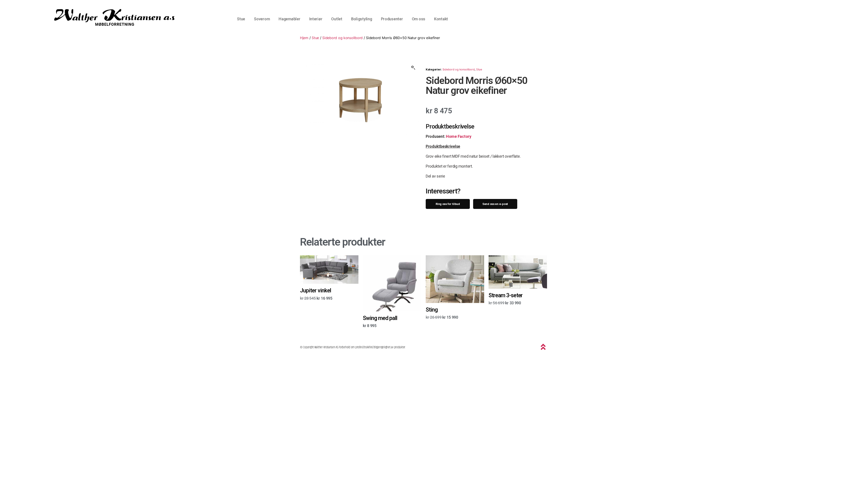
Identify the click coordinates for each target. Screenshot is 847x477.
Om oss (418, 19)
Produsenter (392, 19)
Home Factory (458, 136)
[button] (413, 68)
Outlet (336, 19)
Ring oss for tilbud (448, 204)
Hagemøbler (289, 19)
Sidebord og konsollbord (342, 38)
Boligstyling (361, 19)
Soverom (262, 19)
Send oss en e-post (495, 204)
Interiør (315, 19)
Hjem (304, 38)
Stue (241, 19)
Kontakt (441, 19)
